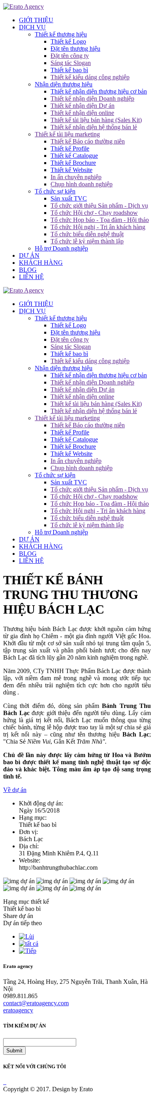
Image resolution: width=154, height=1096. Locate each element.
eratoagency (18, 1010)
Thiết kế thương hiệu (61, 34)
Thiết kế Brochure (73, 162)
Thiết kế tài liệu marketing (67, 134)
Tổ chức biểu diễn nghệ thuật (87, 234)
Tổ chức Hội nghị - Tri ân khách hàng (98, 227)
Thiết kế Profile (70, 148)
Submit (14, 1051)
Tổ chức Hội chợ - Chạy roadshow (94, 212)
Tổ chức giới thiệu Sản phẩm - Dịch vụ (99, 205)
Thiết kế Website (71, 169)
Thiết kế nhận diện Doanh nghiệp (92, 98)
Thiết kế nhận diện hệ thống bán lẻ (94, 127)
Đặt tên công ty (70, 55)
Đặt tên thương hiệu (75, 48)
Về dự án (14, 789)
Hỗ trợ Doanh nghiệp (61, 248)
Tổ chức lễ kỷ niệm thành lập (87, 241)
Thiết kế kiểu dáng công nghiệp (90, 77)
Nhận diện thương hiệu (63, 84)
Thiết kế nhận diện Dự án (83, 105)
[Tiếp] (27, 950)
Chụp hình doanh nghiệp (82, 184)
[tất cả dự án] (28, 943)
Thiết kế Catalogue (74, 155)
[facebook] (4, 1082)
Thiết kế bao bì (69, 70)
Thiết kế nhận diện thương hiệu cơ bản (99, 91)
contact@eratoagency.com (36, 1003)
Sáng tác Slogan (71, 62)
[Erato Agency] (23, 6)
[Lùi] (26, 936)
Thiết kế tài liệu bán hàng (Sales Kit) (96, 120)
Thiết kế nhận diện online (82, 112)
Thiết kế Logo (68, 41)
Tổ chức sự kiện (55, 191)
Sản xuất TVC (69, 198)
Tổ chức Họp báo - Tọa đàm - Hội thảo (100, 219)
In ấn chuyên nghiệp (76, 177)
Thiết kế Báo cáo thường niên (88, 141)
